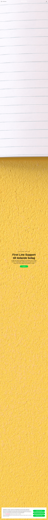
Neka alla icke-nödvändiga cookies (39, 513)
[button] (46, 1)
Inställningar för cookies (39, 515)
